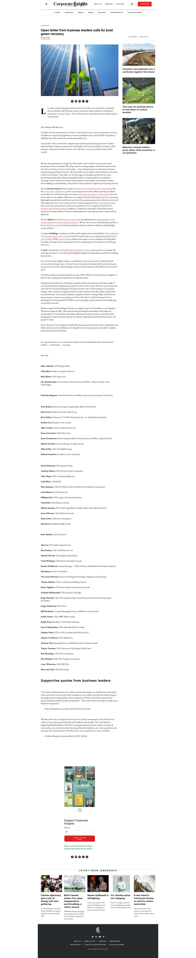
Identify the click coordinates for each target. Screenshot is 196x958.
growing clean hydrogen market (53, 208)
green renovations (65, 239)
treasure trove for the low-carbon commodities (94, 188)
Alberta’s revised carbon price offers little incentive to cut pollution (138, 150)
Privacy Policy (75, 944)
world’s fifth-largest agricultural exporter (74, 250)
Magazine (120, 4)
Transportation (116, 12)
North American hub (52, 225)
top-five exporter (71, 219)
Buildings (102, 12)
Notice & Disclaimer (117, 944)
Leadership (69, 12)
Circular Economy (135, 12)
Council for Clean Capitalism (95, 944)
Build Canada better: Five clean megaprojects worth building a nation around (73, 901)
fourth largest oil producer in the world (91, 194)
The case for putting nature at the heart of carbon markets (137, 110)
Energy (91, 12)
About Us (98, 4)
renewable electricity (107, 202)
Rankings (109, 4)
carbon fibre (104, 197)
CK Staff (46, 37)
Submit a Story (89, 941)
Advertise (102, 941)
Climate (57, 12)
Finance (81, 12)
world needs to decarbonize (54, 191)
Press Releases (115, 941)
